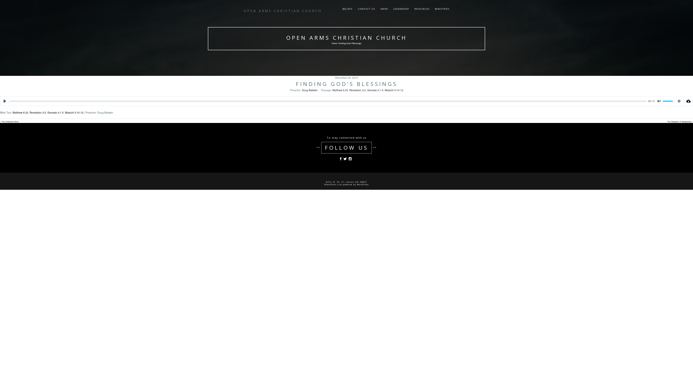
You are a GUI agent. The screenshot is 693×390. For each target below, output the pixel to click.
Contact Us (366, 8)
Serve (384, 8)
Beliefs (347, 8)
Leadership (401, 8)
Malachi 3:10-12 (394, 90)
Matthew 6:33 (340, 90)
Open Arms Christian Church (346, 37)
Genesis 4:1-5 (375, 90)
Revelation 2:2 (357, 90)
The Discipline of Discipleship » (680, 121)
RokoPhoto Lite (333, 184)
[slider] (328, 101)
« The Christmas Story (9, 121)
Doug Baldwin (310, 90)
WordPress (363, 184)
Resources (422, 8)
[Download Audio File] (688, 101)
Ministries (442, 8)
